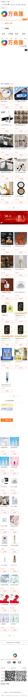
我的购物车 (6, 4)
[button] (26, 50)
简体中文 (3, 7)
